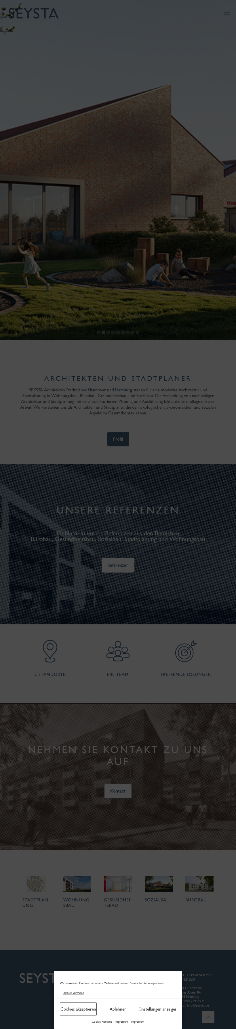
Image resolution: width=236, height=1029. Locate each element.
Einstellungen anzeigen (157, 1009)
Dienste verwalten (73, 992)
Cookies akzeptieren (78, 1009)
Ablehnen (118, 1009)
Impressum (121, 1021)
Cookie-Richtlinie (102, 1021)
